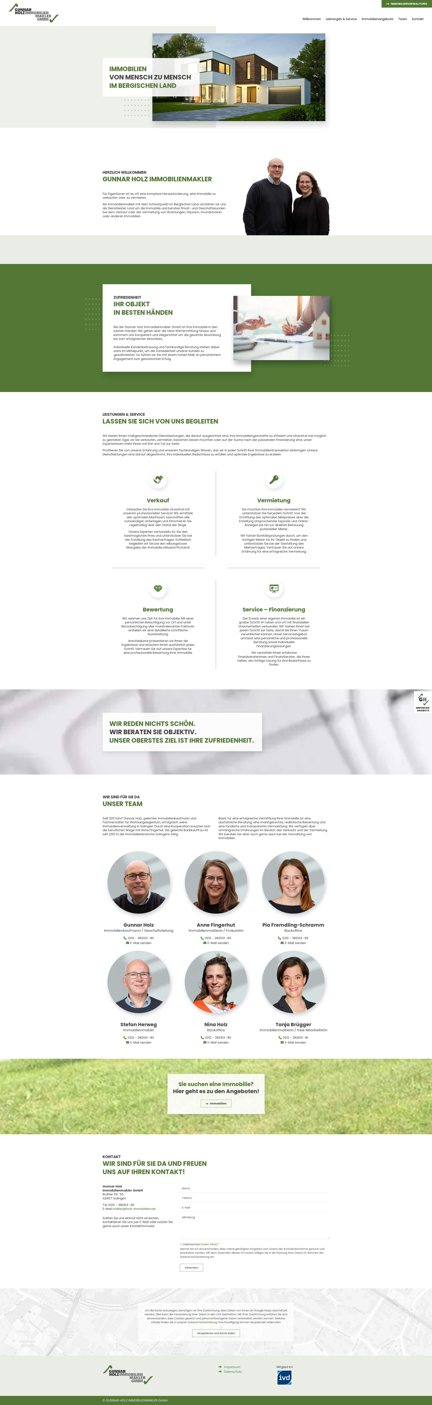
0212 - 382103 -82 (295, 938)
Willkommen (311, 19)
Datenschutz (233, 1372)
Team (402, 19)
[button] (407, 4)
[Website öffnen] (284, 1377)
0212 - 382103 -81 (295, 1037)
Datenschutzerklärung (202, 1322)
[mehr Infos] (209, 1244)
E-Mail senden (140, 943)
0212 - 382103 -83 (141, 1037)
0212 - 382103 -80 (141, 938)
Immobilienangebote (377, 19)
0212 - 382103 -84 (218, 938)
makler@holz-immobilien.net (134, 1209)
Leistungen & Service (341, 19)
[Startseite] (35, 13)
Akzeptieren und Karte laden (216, 1333)
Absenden (191, 1268)
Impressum (232, 1367)
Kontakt (418, 19)
